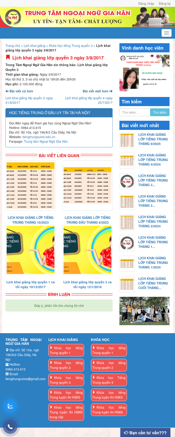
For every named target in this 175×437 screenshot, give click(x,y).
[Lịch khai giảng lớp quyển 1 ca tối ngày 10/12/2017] (30, 250)
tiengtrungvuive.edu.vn (39, 136)
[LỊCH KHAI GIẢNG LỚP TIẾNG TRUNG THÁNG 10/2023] (30, 185)
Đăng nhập (146, 3)
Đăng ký (165, 3)
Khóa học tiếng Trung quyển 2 (66, 365)
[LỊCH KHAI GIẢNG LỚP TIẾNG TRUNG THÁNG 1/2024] (127, 264)
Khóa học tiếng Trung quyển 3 (71, 45)
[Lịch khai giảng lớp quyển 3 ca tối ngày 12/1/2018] (87, 250)
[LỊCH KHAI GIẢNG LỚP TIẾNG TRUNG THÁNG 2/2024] (127, 222)
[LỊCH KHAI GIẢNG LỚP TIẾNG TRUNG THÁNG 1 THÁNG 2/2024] (127, 243)
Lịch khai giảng (34, 45)
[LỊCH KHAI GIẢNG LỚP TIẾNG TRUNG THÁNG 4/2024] (127, 161)
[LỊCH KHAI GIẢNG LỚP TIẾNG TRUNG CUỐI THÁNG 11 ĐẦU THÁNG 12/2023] (127, 284)
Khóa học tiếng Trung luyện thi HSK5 (66, 394)
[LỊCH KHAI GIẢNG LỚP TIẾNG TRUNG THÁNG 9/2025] (127, 140)
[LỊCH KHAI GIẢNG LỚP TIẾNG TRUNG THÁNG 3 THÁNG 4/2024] (127, 181)
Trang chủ (12, 45)
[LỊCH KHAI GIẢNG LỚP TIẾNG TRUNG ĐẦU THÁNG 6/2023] (87, 185)
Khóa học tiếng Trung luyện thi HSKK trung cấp (66, 412)
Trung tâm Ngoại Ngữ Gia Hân (46, 141)
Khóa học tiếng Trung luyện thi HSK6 (109, 409)
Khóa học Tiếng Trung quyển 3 (109, 380)
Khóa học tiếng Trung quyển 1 (66, 350)
